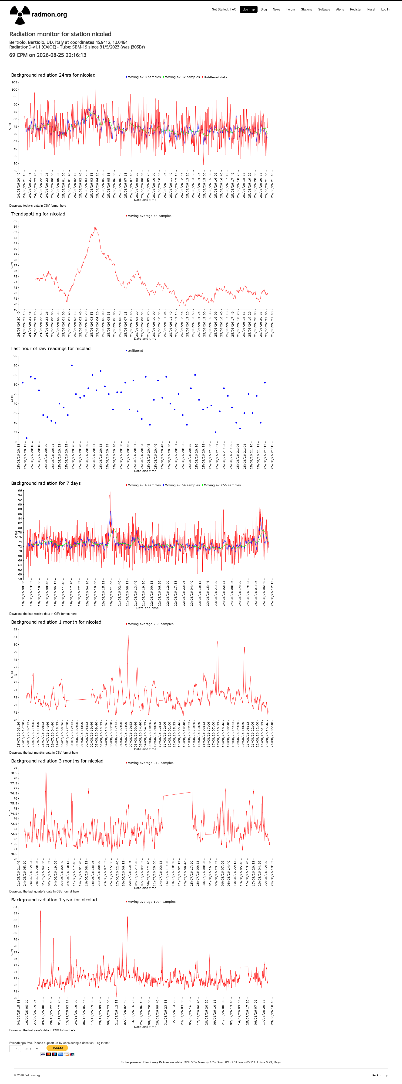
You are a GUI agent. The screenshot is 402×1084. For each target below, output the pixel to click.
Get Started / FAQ (224, 9)
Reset (371, 9)
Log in (385, 9)
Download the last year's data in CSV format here (42, 1030)
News (276, 9)
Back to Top (380, 1075)
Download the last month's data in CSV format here (43, 752)
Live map (248, 9)
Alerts (340, 9)
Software (324, 9)
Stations (306, 9)
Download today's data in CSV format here (37, 205)
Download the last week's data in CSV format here (43, 613)
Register (355, 9)
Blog (264, 9)
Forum (290, 9)
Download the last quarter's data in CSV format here (44, 891)
